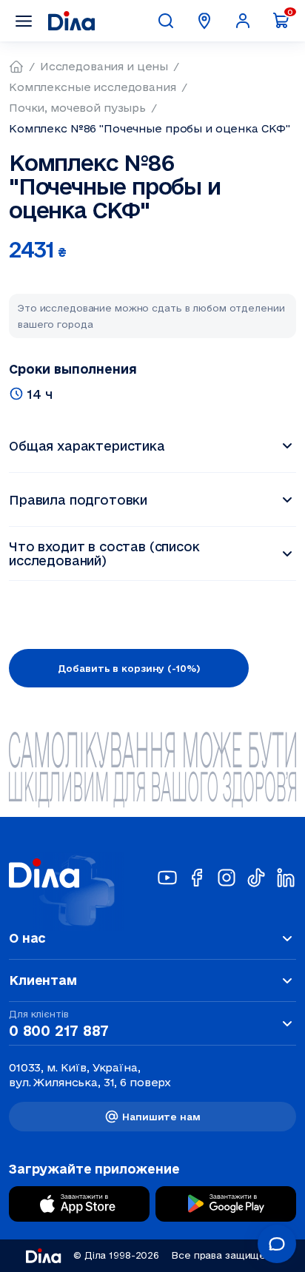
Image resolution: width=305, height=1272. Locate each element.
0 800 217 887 (58, 1031)
